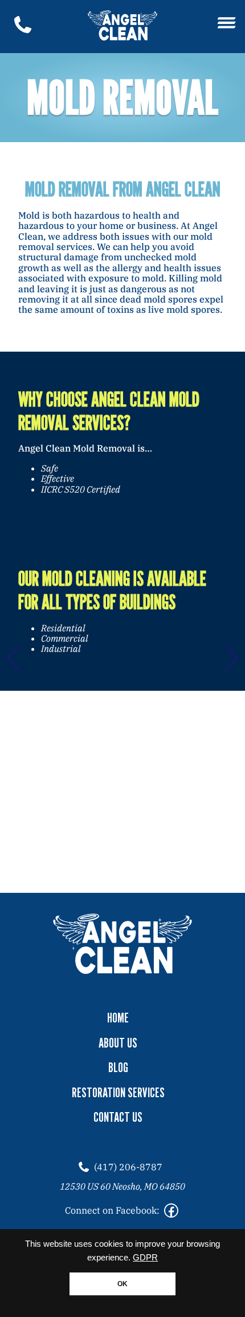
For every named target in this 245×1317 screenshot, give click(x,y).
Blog (118, 1068)
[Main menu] (227, 23)
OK (122, 1284)
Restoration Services (118, 1093)
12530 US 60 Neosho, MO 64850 (122, 1186)
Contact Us (117, 1117)
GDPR (145, 1257)
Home (118, 1018)
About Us (118, 1043)
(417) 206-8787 (128, 1167)
